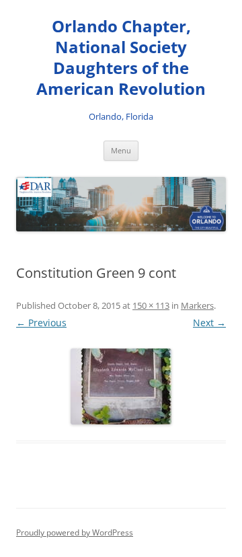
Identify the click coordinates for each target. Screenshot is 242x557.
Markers (197, 305)
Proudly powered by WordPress (74, 532)
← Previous (41, 322)
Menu (121, 150)
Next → (209, 322)
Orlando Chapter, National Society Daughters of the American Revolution (121, 57)
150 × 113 (150, 305)
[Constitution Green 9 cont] (121, 386)
